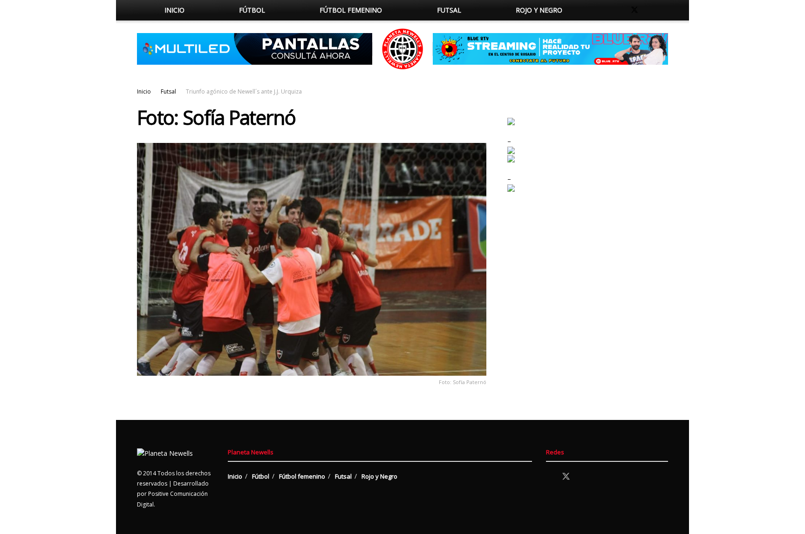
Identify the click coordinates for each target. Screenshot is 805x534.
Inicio (174, 10)
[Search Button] (599, 10)
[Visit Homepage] (402, 49)
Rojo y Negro (539, 10)
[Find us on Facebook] (618, 10)
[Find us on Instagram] (650, 10)
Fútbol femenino (351, 10)
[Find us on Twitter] (634, 10)
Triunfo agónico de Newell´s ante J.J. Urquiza (244, 91)
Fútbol (252, 10)
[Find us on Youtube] (665, 10)
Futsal (449, 10)
